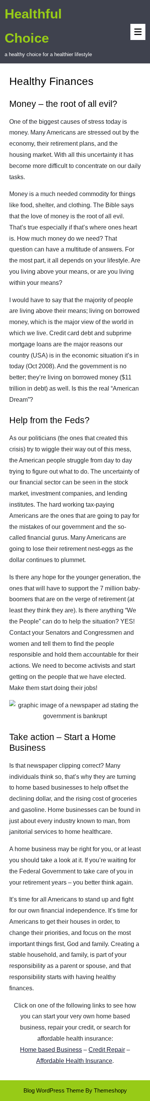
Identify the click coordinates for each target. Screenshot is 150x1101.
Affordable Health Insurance (74, 1061)
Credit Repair (106, 1049)
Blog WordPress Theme (53, 1090)
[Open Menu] (137, 32)
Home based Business (51, 1049)
